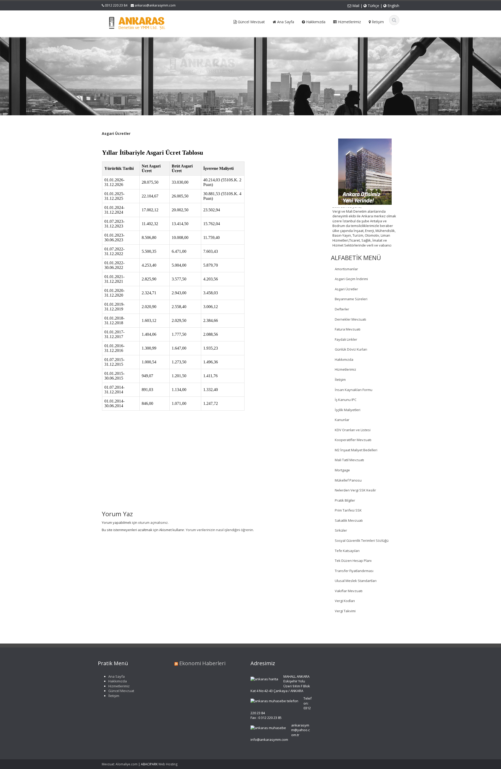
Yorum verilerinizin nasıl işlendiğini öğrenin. (220, 529)
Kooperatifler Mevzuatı (353, 439)
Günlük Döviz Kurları (351, 349)
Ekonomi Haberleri (202, 663)
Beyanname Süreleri (351, 299)
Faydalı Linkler (346, 339)
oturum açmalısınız (153, 522)
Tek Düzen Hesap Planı (353, 560)
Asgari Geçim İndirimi (351, 279)
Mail (355, 5)
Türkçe (373, 5)
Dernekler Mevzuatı (350, 319)
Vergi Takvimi (345, 611)
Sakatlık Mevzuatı (349, 520)
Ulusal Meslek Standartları (356, 580)
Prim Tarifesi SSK (348, 510)
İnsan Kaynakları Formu (353, 389)
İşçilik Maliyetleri (347, 409)
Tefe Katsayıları (347, 550)
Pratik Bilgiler (345, 500)
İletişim (340, 379)
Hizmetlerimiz (345, 369)
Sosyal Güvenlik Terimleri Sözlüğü (362, 540)
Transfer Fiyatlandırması (354, 570)
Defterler (342, 309)
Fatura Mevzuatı (347, 329)
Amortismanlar (346, 269)
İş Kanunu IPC (345, 399)
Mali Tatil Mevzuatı (349, 460)
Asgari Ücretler (346, 289)
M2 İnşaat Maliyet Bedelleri (356, 450)
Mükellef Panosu (348, 480)
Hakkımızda (344, 359)
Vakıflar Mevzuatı (348, 590)
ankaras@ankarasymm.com (155, 5)
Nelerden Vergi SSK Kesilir (355, 490)
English (392, 5)
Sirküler (341, 530)
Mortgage (342, 470)
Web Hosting (167, 764)
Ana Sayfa (116, 676)
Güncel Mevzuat (121, 691)
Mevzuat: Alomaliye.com (120, 764)
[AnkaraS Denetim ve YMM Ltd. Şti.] (136, 22)
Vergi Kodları (345, 600)
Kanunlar (342, 419)
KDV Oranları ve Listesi (353, 430)
